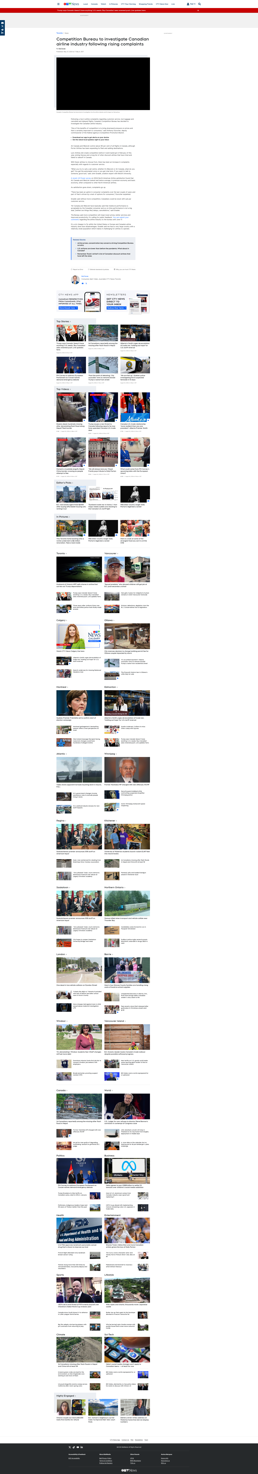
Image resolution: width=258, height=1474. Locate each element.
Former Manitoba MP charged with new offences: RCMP (126, 785)
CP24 (132, 1458)
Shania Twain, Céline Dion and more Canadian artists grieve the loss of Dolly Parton (124, 1246)
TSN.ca (132, 1463)
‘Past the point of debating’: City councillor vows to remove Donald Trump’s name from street (101, 378)
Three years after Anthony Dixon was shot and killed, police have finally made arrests (87, 607)
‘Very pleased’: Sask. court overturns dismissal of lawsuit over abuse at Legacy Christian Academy (86, 874)
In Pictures (113, 4)
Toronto (59, 33)
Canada (94, 4)
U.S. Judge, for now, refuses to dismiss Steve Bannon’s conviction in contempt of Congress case (126, 1122)
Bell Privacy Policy (105, 1458)
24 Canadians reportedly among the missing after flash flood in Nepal (103, 344)
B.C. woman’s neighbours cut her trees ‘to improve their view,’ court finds (101, 1420)
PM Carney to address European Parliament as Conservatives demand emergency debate (69, 378)
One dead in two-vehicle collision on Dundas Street (76, 985)
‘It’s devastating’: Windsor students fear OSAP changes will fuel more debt (78, 1053)
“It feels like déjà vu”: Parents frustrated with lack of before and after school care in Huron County (87, 993)
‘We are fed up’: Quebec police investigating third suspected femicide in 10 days (132, 378)
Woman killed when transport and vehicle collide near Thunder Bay (125, 919)
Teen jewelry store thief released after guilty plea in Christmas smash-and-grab (134, 1008)
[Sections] (58, 4)
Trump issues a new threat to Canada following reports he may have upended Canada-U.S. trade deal (102, 427)
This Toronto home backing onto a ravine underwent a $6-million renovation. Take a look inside (70, 541)
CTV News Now (162, 4)
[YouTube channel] (78, 1447)
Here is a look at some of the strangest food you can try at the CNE (133, 541)
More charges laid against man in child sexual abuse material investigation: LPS (87, 1006)
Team (146, 1440)
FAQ (132, 1440)
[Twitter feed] (70, 1447)
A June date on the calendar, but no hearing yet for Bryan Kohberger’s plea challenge (135, 1144)
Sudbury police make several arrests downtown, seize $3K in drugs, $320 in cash (134, 941)
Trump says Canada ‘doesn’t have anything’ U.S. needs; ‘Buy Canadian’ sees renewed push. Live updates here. (70, 346)
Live (173, 4)
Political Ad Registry (105, 1463)
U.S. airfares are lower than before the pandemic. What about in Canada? (103, 250)
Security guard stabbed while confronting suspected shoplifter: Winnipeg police (133, 793)
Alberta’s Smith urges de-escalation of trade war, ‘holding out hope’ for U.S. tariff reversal (134, 345)
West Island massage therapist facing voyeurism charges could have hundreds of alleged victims (86, 740)
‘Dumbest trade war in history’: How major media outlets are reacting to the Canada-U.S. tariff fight (102, 507)
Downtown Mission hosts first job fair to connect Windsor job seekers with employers (87, 1062)
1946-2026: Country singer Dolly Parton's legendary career (132, 506)
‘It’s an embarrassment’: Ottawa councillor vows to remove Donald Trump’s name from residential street (134, 661)
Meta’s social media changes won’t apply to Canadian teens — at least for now (123, 1365)
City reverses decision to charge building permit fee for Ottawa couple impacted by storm (126, 652)
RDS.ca (163, 1463)
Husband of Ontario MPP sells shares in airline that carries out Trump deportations (77, 585)
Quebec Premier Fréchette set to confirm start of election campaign (76, 719)
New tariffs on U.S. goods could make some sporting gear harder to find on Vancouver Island (134, 1062)
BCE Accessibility (74, 1458)
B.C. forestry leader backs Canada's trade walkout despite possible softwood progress (124, 1053)
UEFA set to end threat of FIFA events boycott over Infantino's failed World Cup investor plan (78, 1306)
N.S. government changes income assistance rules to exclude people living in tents (85, 795)
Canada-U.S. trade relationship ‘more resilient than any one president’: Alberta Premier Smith (134, 426)
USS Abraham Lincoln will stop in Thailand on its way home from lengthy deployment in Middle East (135, 1131)
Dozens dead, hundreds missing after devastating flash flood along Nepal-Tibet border (70, 426)
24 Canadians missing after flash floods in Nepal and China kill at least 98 (77, 1365)
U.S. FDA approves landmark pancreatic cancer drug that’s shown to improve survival (77, 1246)
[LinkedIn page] (82, 1447)
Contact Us (125, 1440)
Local (85, 4)
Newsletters (139, 1440)
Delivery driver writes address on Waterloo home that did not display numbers (134, 1420)
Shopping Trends (146, 4)
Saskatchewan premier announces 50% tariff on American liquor (75, 853)
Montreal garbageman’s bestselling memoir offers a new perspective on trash (86, 728)
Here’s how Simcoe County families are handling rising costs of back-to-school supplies (126, 986)
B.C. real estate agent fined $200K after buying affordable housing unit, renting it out (71, 507)
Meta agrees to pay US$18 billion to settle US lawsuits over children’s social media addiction (124, 1186)
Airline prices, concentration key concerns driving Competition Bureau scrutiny (105, 244)
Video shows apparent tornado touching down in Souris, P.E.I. (79, 786)
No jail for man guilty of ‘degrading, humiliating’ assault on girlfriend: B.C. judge (86, 1144)
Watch (103, 4)
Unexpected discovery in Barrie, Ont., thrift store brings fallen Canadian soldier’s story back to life (134, 995)
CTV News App (115, 1440)
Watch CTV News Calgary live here (70, 651)
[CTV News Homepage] (71, 4)
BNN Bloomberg (135, 1461)
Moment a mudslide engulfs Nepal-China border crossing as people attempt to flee (70, 471)
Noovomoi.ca (165, 1461)
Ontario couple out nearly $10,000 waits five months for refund (69, 1419)
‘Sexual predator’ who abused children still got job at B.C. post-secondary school (125, 585)
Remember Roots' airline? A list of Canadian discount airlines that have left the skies (103, 255)
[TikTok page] (74, 1447)
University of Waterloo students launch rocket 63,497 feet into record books (127, 853)
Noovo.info (164, 1458)
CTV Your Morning (128, 4)
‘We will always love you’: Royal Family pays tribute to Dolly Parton (102, 470)
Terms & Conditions (105, 1461)
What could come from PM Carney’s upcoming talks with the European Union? (134, 471)
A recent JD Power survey (81, 178)
